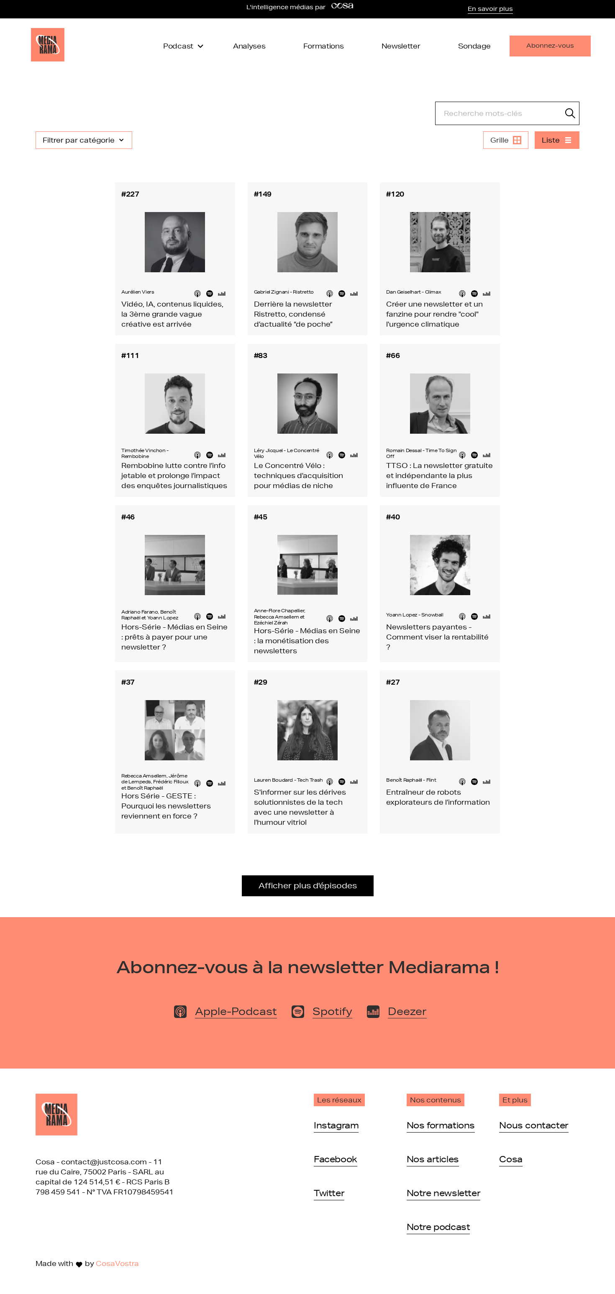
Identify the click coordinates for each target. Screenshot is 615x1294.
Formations (323, 45)
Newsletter (401, 45)
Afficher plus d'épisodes (308, 885)
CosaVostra (117, 1263)
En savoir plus (490, 9)
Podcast (178, 45)
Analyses (249, 45)
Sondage (474, 45)
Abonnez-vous (550, 45)
